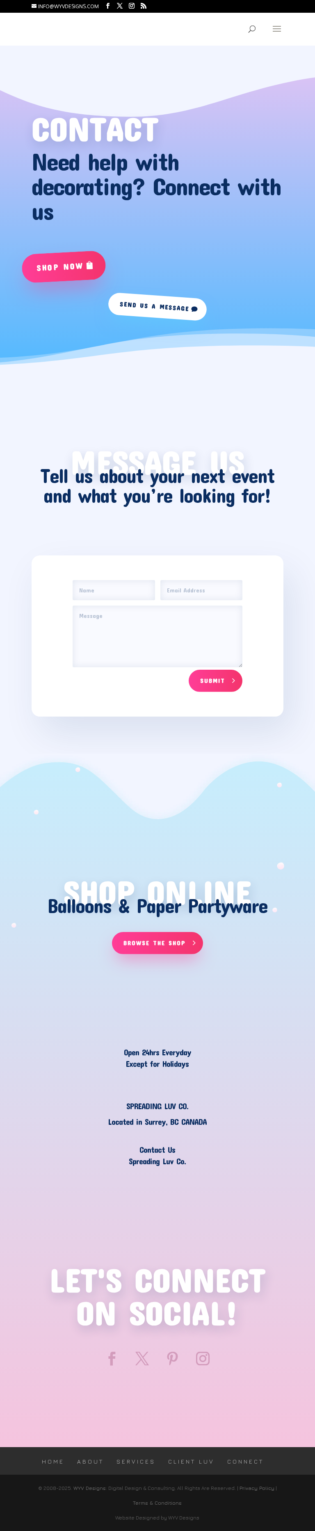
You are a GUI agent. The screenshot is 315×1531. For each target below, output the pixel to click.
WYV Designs (89, 1488)
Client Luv (191, 1461)
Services (135, 1461)
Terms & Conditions (157, 1503)
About (90, 1461)
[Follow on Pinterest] (172, 1358)
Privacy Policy (257, 1488)
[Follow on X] (142, 1358)
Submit (212, 680)
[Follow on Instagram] (203, 1358)
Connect (245, 1461)
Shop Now (60, 267)
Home (53, 1461)
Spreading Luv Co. (157, 1161)
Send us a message (155, 306)
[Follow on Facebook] (112, 1358)
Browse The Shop (154, 942)
